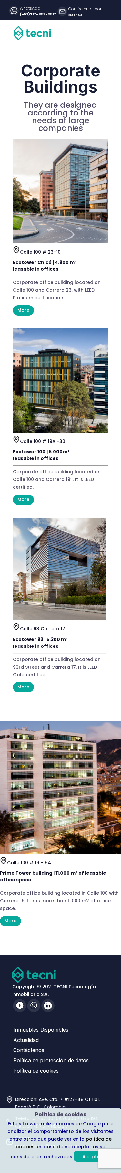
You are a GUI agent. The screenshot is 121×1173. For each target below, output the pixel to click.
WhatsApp (30, 8)
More (23, 310)
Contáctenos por (84, 9)
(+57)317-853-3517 (38, 14)
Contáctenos (28, 1050)
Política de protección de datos (51, 1060)
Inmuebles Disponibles (40, 1030)
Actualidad (26, 1040)
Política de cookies (36, 1071)
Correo (75, 14)
